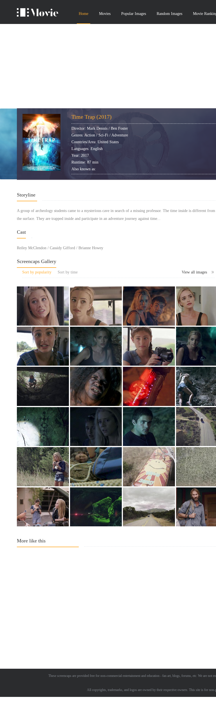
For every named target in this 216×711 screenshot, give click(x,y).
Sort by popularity (36, 272)
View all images (194, 272)
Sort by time (68, 272)
